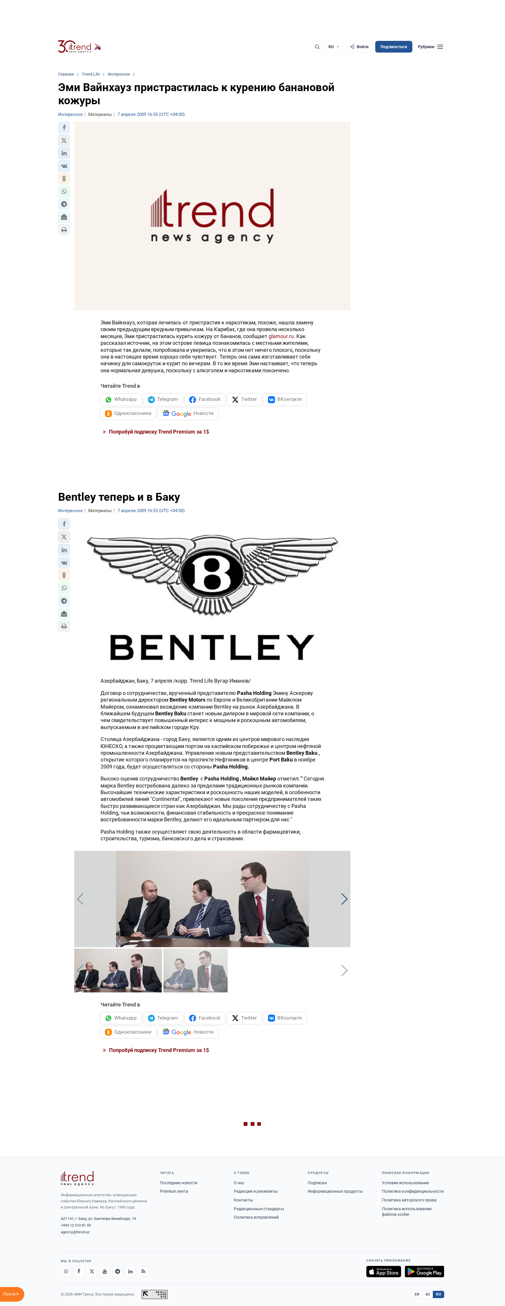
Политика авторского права (409, 1200)
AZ (428, 1294)
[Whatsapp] (66, 1271)
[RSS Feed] (143, 1271)
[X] (92, 1271)
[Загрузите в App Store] (383, 1271)
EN (417, 1294)
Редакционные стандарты (259, 1208)
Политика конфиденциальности (413, 1191)
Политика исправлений (256, 1217)
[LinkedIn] (130, 1271)
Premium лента (174, 1191)
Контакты (243, 1200)
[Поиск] (317, 47)
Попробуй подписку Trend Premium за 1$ (158, 432)
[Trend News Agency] (77, 1178)
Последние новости (178, 1182)
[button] (64, 127)
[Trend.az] (79, 46)
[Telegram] (117, 1271)
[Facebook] (79, 1271)
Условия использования (405, 1182)
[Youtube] (104, 1271)
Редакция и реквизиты (256, 1191)
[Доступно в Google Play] (424, 1271)
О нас (239, 1182)
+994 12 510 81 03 (76, 1225)
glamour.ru (281, 336)
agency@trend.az (75, 1232)
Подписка (317, 1182)
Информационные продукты (335, 1191)
